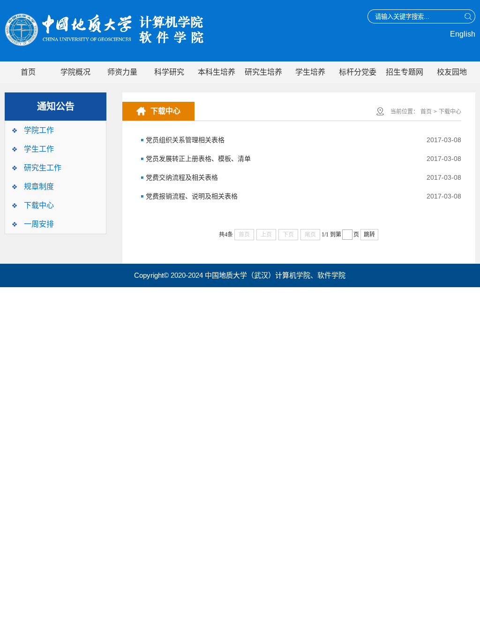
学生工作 (39, 149)
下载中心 (39, 205)
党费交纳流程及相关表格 (182, 177)
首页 (28, 72)
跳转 (369, 234)
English (462, 34)
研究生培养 (263, 72)
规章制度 (39, 187)
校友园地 (452, 72)
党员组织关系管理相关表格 (185, 140)
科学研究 (169, 72)
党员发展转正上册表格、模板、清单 (198, 158)
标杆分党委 (357, 72)
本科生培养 (216, 72)
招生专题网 (404, 72)
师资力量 (122, 72)
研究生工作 (42, 168)
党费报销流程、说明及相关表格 (192, 196)
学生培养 (310, 72)
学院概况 (75, 72)
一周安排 (39, 224)
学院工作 (39, 130)
